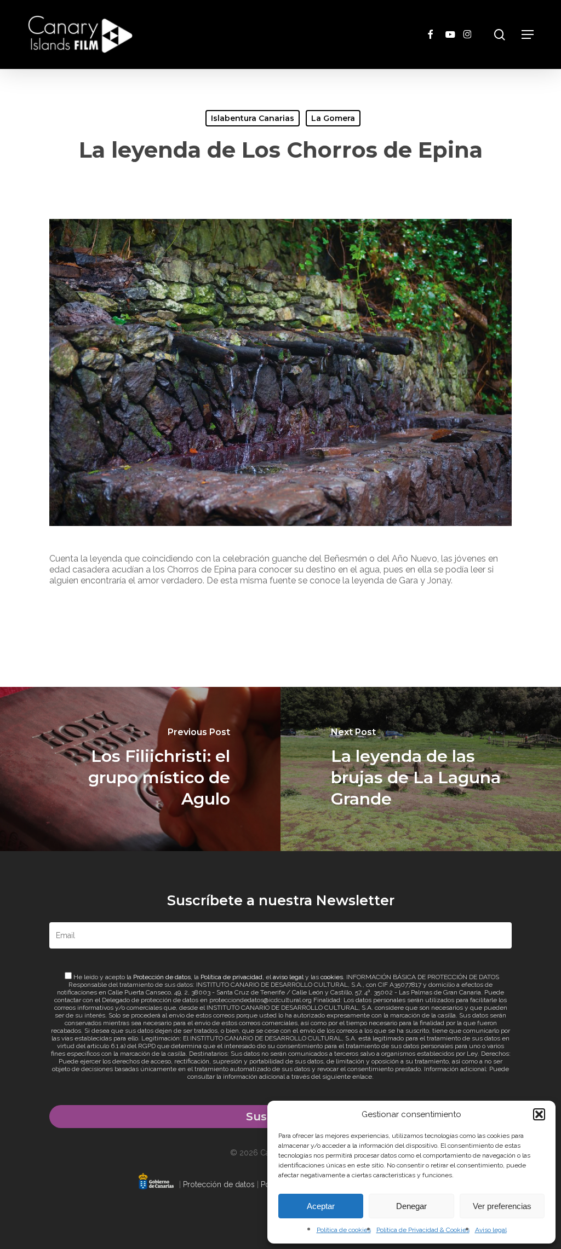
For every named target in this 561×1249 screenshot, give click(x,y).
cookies (331, 977)
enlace (362, 1076)
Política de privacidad (231, 977)
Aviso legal (491, 1230)
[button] (539, 1114)
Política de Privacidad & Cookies (423, 1230)
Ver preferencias (502, 1206)
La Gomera (333, 118)
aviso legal (288, 977)
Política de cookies (344, 1230)
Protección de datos (162, 977)
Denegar (411, 1206)
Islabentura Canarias (252, 118)
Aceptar (321, 1206)
